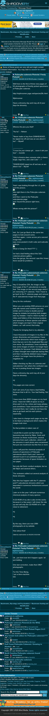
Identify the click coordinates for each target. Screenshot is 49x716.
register (6, 46)
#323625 (15, 553)
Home (3, 8)
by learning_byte (32, 664)
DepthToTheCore (18, 668)
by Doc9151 (31, 657)
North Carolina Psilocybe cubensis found (22, 653)
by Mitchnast (31, 633)
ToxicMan (10, 681)
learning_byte (16, 662)
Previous (18, 37)
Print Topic (26, 689)
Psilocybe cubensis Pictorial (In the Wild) (22, 623)
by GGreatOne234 (32, 627)
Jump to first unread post (9, 65)
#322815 (15, 180)
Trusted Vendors (39, 15)
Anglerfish (3, 683)
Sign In (18, 13)
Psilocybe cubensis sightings (17, 666)
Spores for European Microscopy (11, 56)
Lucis (14, 683)
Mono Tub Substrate (7, 60)
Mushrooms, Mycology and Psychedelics (15, 32)
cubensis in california (14, 616)
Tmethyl (9, 683)
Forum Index (11, 15)
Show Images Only (7, 689)
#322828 (15, 227)
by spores (30, 651)
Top (47, 115)
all (10, 638)
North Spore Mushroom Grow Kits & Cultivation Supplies (25, 54)
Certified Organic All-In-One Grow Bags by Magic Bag (26, 58)
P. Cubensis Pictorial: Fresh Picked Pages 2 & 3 (25, 629)
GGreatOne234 (19, 278)
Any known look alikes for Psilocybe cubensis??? (26, 636)
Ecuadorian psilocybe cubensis (18, 660)
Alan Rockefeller (29, 681)
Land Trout (26, 683)
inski (22, 681)
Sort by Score (18, 689)
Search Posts (24, 15)
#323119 (15, 280)
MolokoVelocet (17, 655)
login (41, 44)
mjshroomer (38, 120)
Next (33, 37)
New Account (29, 13)
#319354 (15, 122)
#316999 (15, 79)
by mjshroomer (32, 620)
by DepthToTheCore (33, 670)
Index (27, 37)
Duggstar (37, 681)
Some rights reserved (38, 710)
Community (12, 8)
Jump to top (5, 588)
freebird (15, 640)
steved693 (15, 618)
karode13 (17, 681)
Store (25, 17)
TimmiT (43, 681)
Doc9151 (19, 683)
